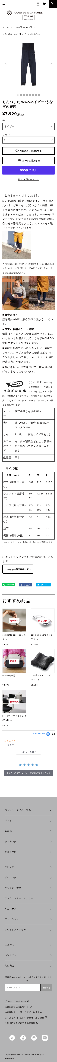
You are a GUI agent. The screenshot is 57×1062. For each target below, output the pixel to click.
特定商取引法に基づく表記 (18, 1012)
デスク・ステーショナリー (19, 898)
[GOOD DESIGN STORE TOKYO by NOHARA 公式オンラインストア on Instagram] (34, 1039)
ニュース (9, 944)
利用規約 (37, 1012)
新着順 (8, 831)
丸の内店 (9, 965)
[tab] (28, 752)
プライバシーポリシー (16, 1001)
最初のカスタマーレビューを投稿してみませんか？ (28, 773)
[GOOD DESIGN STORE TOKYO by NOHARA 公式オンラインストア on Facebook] (23, 1039)
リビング (9, 867)
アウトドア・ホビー (15, 929)
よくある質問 (11, 1017)
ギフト (8, 820)
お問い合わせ (26, 1017)
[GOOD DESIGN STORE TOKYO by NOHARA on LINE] (45, 1039)
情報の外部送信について (17, 1006)
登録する (46, 987)
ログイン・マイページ (16, 810)
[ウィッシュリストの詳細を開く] (44, 4)
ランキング (10, 841)
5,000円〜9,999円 (23, 27)
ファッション (12, 919)
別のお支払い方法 (28, 179)
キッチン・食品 (13, 887)
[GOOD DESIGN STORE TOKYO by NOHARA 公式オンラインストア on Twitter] (12, 1039)
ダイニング (10, 877)
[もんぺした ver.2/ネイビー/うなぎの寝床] (18, 95)
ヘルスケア (10, 908)
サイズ (6, 134)
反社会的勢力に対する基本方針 (20, 1023)
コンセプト (10, 955)
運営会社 (39, 1017)
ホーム (5, 27)
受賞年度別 (10, 851)
